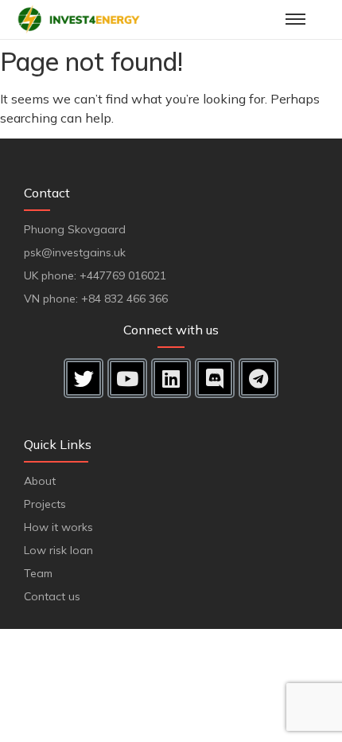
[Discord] (215, 378)
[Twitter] (83, 378)
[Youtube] (127, 378)
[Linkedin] (171, 378)
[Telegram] (258, 378)
